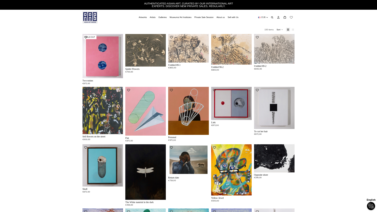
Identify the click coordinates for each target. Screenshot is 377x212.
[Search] (272, 17)
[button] (280, 29)
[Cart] (285, 17)
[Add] (161, 62)
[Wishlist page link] (291, 17)
